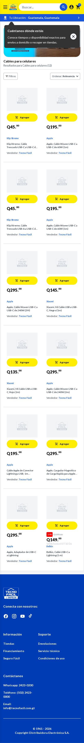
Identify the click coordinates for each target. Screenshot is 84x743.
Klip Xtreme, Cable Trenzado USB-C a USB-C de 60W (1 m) (22, 145)
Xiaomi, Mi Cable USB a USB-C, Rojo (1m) (22, 390)
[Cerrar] (73, 36)
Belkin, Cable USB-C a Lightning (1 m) (58, 553)
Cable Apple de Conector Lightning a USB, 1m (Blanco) (20, 472)
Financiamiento (13, 651)
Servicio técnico (49, 651)
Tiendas (8, 643)
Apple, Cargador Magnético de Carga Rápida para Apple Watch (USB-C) (61, 472)
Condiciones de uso (51, 658)
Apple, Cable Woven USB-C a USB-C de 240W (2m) (61, 390)
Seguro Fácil (11, 658)
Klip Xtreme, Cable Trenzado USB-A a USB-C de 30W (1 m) (22, 227)
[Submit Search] (63, 7)
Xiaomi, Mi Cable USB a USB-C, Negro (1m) (61, 309)
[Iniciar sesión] (71, 7)
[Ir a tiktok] (30, 616)
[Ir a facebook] (5, 616)
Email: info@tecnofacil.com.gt (19, 706)
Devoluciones (47, 643)
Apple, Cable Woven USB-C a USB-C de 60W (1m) (61, 145)
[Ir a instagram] (14, 616)
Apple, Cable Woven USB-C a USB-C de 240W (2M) (22, 309)
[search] (78, 7)
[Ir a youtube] (22, 616)
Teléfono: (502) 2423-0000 (17, 694)
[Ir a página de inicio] (42, 593)
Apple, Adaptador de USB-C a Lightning (21, 553)
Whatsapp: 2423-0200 (18, 685)
